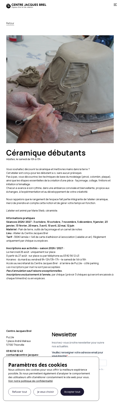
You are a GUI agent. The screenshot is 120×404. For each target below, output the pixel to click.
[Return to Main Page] (26, 4)
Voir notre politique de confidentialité (30, 381)
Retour (10, 23)
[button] (115, 4)
